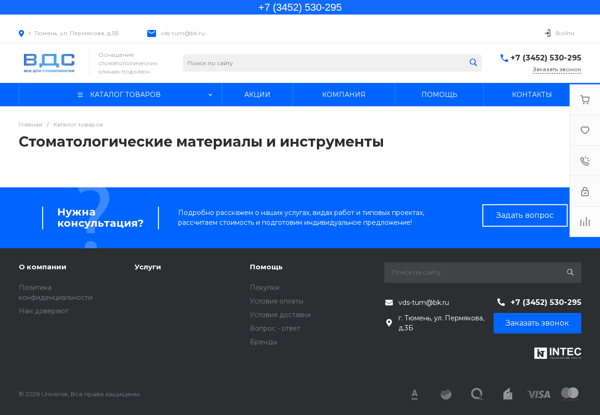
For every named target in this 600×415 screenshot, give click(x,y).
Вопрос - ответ (275, 328)
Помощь (266, 266)
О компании (43, 266)
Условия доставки (280, 315)
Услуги (148, 266)
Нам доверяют (43, 311)
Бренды (263, 342)
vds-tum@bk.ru (183, 33)
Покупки (264, 287)
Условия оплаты (276, 301)
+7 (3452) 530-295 (545, 57)
